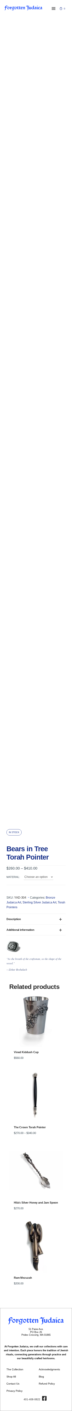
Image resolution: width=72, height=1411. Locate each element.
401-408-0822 (32, 1399)
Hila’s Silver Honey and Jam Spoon (36, 1202)
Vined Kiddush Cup (26, 1052)
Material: (13, 876)
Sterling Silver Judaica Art (39, 902)
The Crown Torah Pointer (30, 1127)
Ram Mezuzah (23, 1277)
